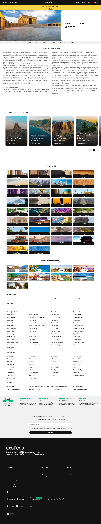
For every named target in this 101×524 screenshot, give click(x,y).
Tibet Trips (31, 375)
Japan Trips (31, 361)
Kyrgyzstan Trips (11, 364)
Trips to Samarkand (56, 336)
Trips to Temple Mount (12, 342)
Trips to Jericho (55, 323)
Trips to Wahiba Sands (34, 345)
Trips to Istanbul (33, 300)
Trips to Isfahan (10, 323)
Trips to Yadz (76, 345)
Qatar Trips (54, 369)
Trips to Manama (55, 328)
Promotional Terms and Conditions (14, 482)
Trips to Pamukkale (78, 300)
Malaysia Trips (77, 364)
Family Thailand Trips (56, 389)
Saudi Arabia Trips (78, 369)
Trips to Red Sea (11, 336)
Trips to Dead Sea (55, 317)
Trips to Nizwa (32, 331)
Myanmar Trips (55, 367)
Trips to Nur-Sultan (78, 331)
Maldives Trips (10, 367)
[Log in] (98, 2)
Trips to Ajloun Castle (12, 312)
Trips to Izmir (54, 300)
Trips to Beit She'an (33, 314)
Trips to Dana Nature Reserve (36, 317)
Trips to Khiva (54, 325)
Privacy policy (48, 428)
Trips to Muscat (10, 331)
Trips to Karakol (10, 325)
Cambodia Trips (77, 356)
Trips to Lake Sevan (11, 328)
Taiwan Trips (76, 372)
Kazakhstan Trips (77, 361)
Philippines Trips (33, 369)
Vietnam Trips (32, 378)
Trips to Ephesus (11, 300)
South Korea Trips (33, 372)
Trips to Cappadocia (78, 298)
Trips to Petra (54, 334)
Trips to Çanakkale (55, 298)
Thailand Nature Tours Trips (13, 389)
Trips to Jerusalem (77, 323)
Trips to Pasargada (11, 334)
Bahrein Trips (32, 356)
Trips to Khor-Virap (78, 325)
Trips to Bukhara (77, 314)
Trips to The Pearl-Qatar (57, 342)
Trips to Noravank (55, 331)
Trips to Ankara (10, 298)
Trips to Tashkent (33, 339)
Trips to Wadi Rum (11, 345)
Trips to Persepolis (33, 334)
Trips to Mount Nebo (78, 328)
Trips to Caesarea (11, 317)
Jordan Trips (54, 361)
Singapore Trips (10, 372)
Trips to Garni (54, 320)
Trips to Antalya (33, 298)
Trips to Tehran (54, 339)
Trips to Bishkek (55, 314)
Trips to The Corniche (34, 342)
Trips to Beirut (10, 314)
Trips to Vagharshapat (78, 342)
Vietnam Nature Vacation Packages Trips (17, 392)
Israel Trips (9, 361)
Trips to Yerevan (11, 347)
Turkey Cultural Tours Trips (80, 389)
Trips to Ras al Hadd (78, 334)
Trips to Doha (10, 320)
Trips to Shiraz (76, 336)
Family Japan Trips (78, 386)
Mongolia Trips (32, 367)
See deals (50, 8)
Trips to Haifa (76, 320)
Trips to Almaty (33, 312)
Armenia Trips (10, 356)
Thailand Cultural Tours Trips (36, 389)
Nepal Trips (76, 367)
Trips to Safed (32, 336)
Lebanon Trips (54, 364)
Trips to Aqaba (77, 312)
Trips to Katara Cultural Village (36, 325)
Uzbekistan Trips (11, 378)
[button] (50, 432)
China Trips (9, 358)
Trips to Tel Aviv (77, 339)
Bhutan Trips (54, 356)
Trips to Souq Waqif (11, 339)
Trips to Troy (10, 303)
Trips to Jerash (32, 323)
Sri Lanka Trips (54, 372)
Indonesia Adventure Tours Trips (59, 386)
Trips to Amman (55, 312)
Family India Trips (11, 386)
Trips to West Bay (55, 345)
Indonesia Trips (77, 358)
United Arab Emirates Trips (80, 375)
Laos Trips (31, 364)
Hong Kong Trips (33, 358)
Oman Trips (9, 369)
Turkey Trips (54, 375)
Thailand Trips (10, 375)
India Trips (53, 358)
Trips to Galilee (32, 320)
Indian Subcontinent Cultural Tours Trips (39, 386)
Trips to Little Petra (33, 328)
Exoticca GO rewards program (13, 480)
